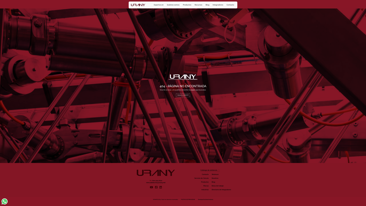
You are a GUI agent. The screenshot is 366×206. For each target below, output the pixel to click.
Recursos (198, 5)
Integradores (218, 5)
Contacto (230, 5)
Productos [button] (187, 5)
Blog (207, 5)
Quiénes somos (173, 5)
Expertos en (159, 5)
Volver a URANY (183, 95)
